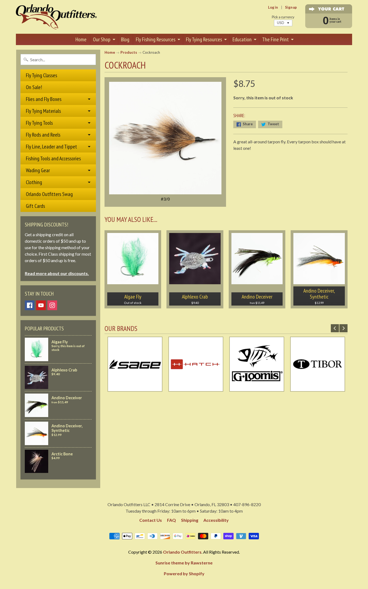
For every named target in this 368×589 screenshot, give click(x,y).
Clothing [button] (34, 182)
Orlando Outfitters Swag (49, 194)
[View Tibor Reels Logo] (317, 388)
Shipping (189, 520)
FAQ (171, 520)
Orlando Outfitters (182, 551)
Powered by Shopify (184, 573)
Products (128, 52)
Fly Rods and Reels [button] (43, 134)
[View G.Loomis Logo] (256, 388)
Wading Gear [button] (38, 170)
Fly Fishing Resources (155, 39)
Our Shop (101, 39)
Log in (273, 7)
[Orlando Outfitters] (56, 16)
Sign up (291, 7)
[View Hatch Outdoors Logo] (195, 388)
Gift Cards (35, 205)
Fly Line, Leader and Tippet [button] (51, 146)
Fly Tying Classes (41, 75)
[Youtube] (41, 305)
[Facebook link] (29, 305)
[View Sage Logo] (134, 388)
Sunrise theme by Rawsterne (184, 562)
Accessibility (216, 520)
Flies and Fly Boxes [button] (43, 99)
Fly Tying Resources (204, 39)
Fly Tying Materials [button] (43, 110)
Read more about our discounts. (57, 273)
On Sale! (34, 87)
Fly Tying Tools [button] (39, 122)
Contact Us (150, 520)
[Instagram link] (52, 305)
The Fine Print (275, 39)
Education (242, 39)
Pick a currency (283, 17)
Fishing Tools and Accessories (53, 158)
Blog (125, 39)
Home (80, 39)
